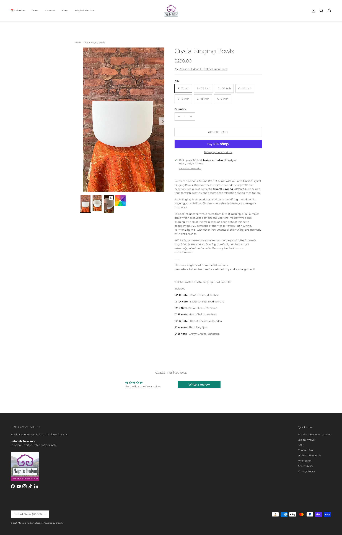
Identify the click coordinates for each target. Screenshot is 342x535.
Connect (50, 10)
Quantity (180, 109)
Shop (65, 10)
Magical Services (84, 10)
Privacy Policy (306, 471)
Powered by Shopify (53, 523)
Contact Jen (305, 450)
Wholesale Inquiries (310, 455)
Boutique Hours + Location (314, 434)
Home (78, 42)
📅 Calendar (18, 10)
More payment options (218, 152)
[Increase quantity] (192, 116)
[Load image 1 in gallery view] (123, 120)
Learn (35, 10)
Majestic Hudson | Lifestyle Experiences (203, 69)
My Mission (305, 460)
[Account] (313, 11)
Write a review (199, 384)
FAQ (300, 445)
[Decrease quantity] (178, 116)
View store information (190, 168)
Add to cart (218, 132)
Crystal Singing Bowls (94, 42)
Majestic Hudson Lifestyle (30, 523)
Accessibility (305, 466)
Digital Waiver (306, 439)
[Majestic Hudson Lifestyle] (171, 11)
